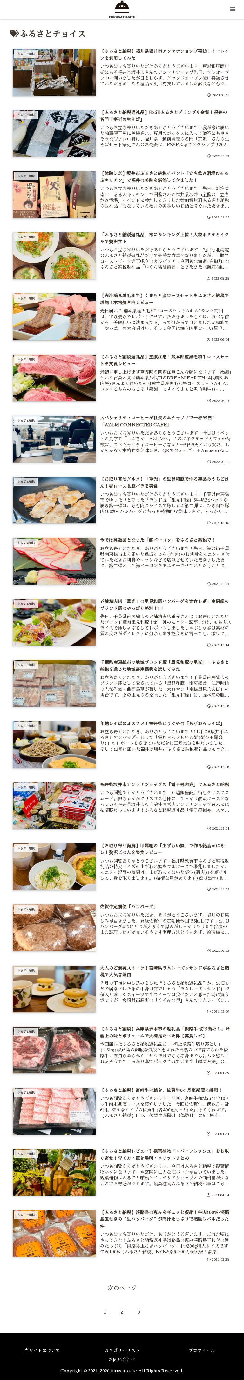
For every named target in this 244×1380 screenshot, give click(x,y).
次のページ (122, 1288)
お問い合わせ (122, 1359)
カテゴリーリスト (122, 1350)
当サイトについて (42, 1350)
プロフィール (201, 1350)
